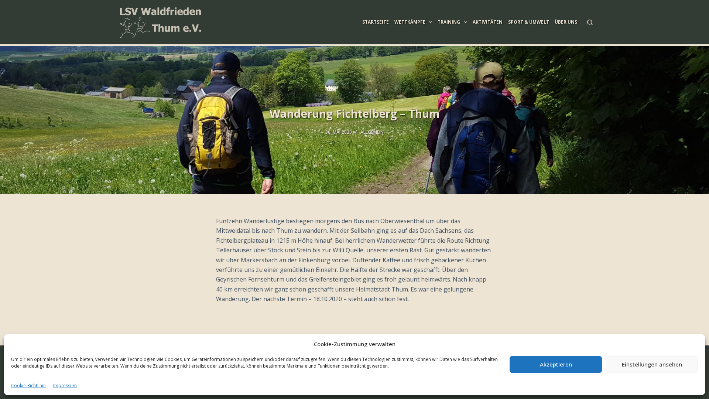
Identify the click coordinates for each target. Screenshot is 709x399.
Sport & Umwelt (528, 22)
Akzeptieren (556, 364)
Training (449, 22)
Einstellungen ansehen (652, 364)
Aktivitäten (488, 22)
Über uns (566, 22)
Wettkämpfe (409, 22)
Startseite (375, 22)
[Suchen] (590, 22)
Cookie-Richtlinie (28, 385)
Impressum (65, 385)
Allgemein (372, 132)
